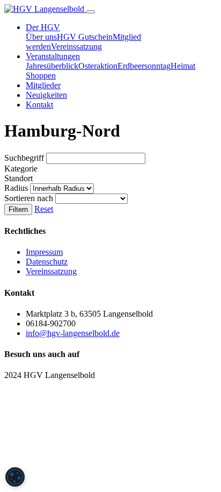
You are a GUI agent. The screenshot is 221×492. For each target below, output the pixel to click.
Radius (17, 187)
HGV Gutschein (85, 36)
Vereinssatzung (76, 46)
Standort (18, 178)
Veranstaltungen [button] (53, 56)
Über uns (41, 36)
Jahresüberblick (52, 65)
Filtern (18, 209)
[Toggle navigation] (90, 11)
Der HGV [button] (43, 27)
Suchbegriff (25, 157)
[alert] (15, 477)
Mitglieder (43, 85)
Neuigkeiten (46, 94)
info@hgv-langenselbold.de (73, 333)
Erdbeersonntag (144, 65)
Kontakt (39, 104)
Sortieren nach (29, 198)
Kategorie (21, 168)
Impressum (44, 251)
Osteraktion (97, 65)
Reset (43, 208)
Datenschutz (47, 261)
